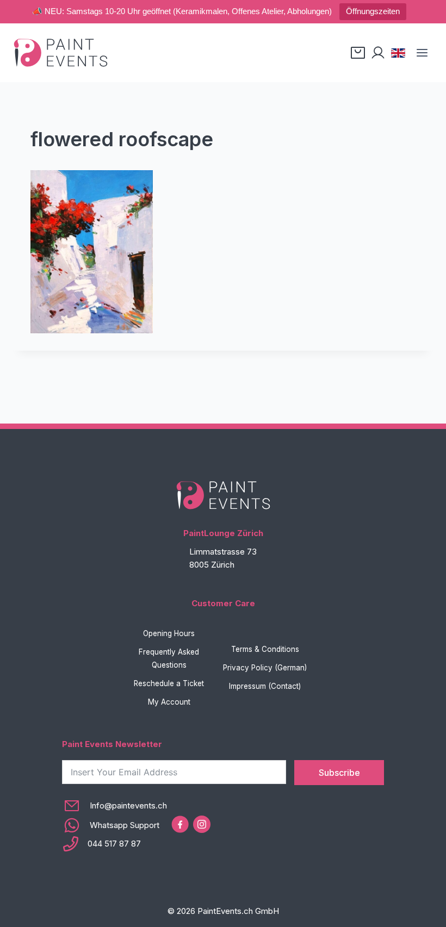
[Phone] (114, 844)
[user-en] (378, 52)
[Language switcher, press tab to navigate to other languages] (398, 53)
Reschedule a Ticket (169, 683)
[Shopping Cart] (358, 53)
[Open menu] (422, 52)
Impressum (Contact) (265, 686)
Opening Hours (169, 633)
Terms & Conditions (265, 649)
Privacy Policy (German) (265, 667)
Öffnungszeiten (373, 11)
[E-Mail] (114, 806)
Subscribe (339, 772)
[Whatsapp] (114, 825)
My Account (169, 702)
